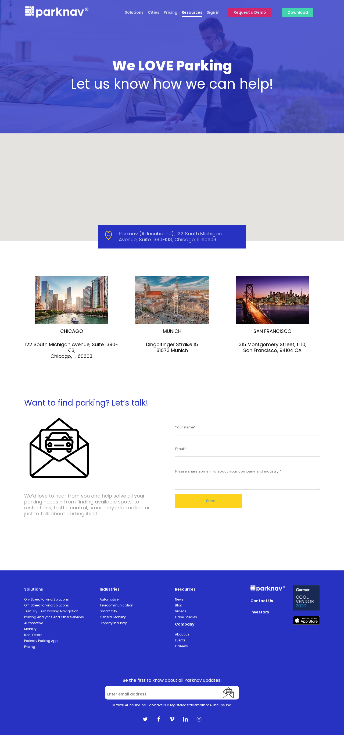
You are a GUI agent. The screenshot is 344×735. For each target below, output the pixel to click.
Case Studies (186, 617)
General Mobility (113, 617)
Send (210, 500)
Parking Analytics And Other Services (54, 617)
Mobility (30, 629)
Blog (178, 605)
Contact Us (261, 600)
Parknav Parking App (41, 640)
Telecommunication (116, 605)
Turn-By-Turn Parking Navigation (51, 611)
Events (180, 640)
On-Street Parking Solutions (46, 599)
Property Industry (113, 623)
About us (182, 634)
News (179, 599)
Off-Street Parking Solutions (46, 605)
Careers (181, 646)
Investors (259, 612)
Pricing (29, 646)
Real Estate (33, 635)
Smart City (108, 611)
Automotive (33, 623)
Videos (180, 611)
